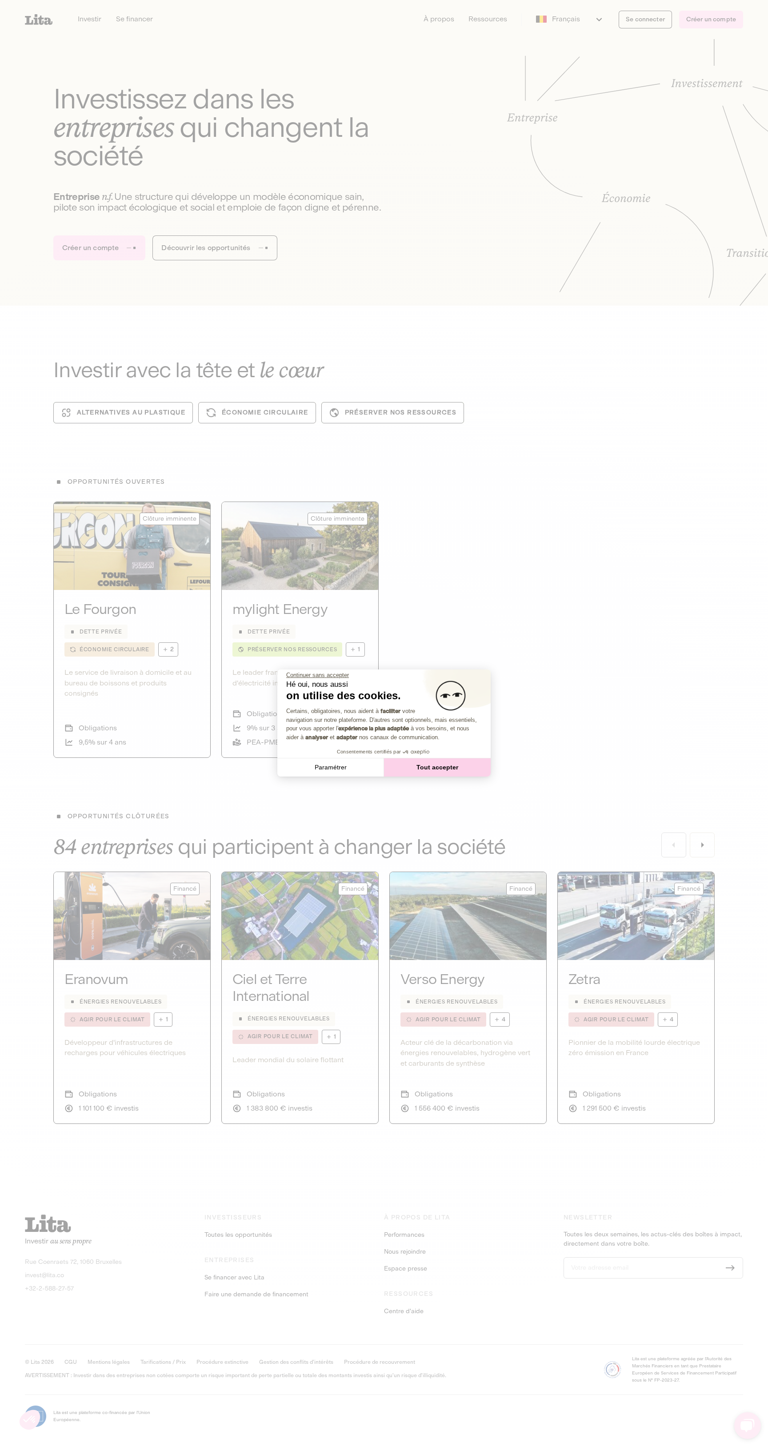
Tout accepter (437, 767)
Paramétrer (331, 767)
